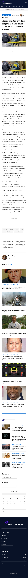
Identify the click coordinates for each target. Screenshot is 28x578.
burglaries (5, 229)
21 (17, 503)
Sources (20, 231)
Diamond (11, 229)
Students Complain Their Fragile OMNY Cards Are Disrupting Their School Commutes (17, 467)
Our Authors (13, 6)
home (21, 229)
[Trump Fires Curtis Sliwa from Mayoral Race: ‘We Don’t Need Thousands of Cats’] (14, 276)
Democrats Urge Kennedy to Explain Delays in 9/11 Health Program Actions (13, 311)
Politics (3, 565)
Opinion (3, 563)
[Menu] (26, 2)
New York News (6, 15)
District (16, 229)
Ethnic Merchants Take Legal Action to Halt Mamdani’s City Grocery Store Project (19, 457)
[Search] (23, 2)
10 (3, 501)
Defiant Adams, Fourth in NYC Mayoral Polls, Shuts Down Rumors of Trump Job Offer (13, 405)
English (6, 419)
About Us (4, 6)
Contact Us (22, 6)
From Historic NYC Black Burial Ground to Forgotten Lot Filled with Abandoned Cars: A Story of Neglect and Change (19, 438)
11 (7, 501)
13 (13, 501)
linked (4, 231)
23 (24, 503)
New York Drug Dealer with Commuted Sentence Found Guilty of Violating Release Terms (12, 358)
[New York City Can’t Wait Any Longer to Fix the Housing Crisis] (6, 446)
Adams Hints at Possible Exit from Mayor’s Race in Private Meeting (14, 334)
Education (3, 554)
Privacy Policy (4, 547)
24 (3, 506)
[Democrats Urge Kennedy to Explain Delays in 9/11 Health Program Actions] (14, 299)
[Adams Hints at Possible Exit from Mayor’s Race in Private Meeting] (14, 322)
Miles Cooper (5, 17)
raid (15, 231)
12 (10, 501)
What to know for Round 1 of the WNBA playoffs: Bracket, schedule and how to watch (13, 382)
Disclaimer (3, 544)
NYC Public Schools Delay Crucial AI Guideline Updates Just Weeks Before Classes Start (19, 428)
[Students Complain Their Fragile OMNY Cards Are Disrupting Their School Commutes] (6, 464)
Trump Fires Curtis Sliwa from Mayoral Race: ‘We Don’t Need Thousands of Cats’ (13, 287)
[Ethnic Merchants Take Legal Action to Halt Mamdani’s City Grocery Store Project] (6, 455)
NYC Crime (3, 560)
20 (13, 503)
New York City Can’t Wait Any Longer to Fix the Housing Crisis (19, 448)
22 (20, 503)
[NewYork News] (7, 2)
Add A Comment (14, 411)
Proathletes (9, 231)
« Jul (3, 511)
